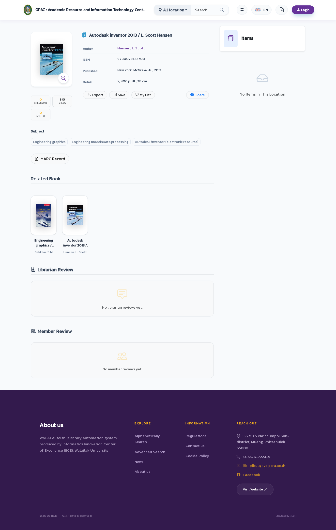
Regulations (195, 436)
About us (142, 471)
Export (97, 95)
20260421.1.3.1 (286, 515)
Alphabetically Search (147, 438)
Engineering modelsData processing (100, 141)
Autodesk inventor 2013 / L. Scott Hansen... (75, 243)
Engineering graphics (49, 141)
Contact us (194, 445)
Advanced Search (150, 452)
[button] (84, 10)
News (139, 461)
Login (305, 9)
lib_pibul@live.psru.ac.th (263, 465)
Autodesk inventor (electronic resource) (166, 141)
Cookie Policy (197, 455)
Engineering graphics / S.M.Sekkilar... (43, 243)
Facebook (251, 474)
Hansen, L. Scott (131, 48)
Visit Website (253, 489)
